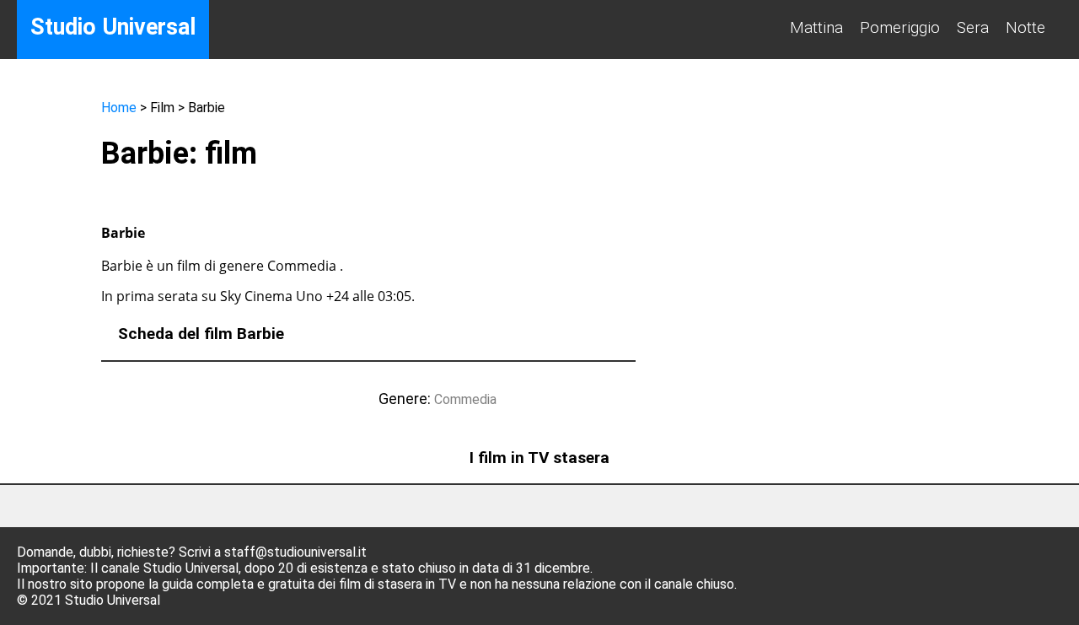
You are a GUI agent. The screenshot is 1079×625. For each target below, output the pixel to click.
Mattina (816, 27)
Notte (1025, 27)
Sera (973, 27)
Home (119, 108)
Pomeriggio (900, 27)
